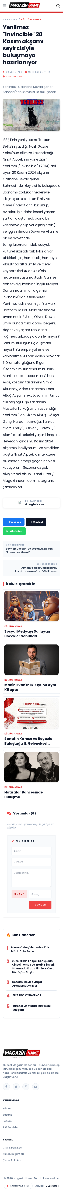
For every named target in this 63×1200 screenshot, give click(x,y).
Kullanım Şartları (13, 1154)
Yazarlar (8, 1114)
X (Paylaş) (37, 522)
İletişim (7, 1121)
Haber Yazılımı (20, 1185)
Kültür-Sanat (31, 19)
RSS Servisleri (11, 1127)
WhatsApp (16, 531)
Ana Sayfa (10, 19)
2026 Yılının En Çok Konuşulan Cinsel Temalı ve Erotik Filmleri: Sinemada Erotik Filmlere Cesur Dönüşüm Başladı (33, 966)
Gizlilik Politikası (12, 1147)
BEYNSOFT (52, 1186)
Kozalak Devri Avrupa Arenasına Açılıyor (27, 984)
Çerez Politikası (12, 1160)
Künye (6, 1108)
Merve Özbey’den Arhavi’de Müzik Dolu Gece (30, 949)
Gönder (40, 904)
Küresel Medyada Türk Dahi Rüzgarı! (31, 1008)
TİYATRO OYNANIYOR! (27, 995)
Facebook (15, 522)
